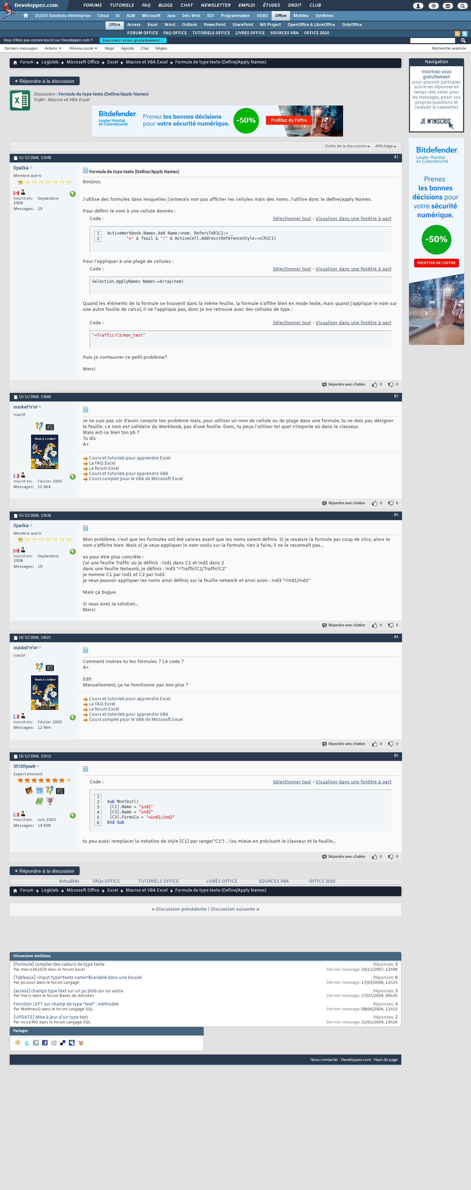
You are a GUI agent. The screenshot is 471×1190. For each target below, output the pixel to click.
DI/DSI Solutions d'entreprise (63, 15)
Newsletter (215, 5)
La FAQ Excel (102, 463)
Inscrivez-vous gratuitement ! (133, 40)
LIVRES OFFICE (250, 33)
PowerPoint (215, 24)
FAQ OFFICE (175, 33)
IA (118, 15)
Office (281, 15)
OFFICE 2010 (316, 33)
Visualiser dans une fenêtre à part (353, 219)
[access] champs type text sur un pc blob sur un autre (68, 991)
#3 (396, 515)
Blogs (165, 5)
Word (169, 24)
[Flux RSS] (457, 34)
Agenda (127, 48)
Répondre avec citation (347, 385)
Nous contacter (324, 1060)
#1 (396, 157)
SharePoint (242, 24)
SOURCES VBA (284, 33)
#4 (396, 637)
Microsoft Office (83, 62)
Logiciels (50, 62)
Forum (26, 62)
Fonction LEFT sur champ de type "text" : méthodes (66, 1004)
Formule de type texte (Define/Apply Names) (104, 94)
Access (134, 24)
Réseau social (81, 48)
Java (171, 15)
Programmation (235, 15)
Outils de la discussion (346, 146)
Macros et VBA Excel (147, 62)
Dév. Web (191, 15)
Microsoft (151, 15)
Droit (294, 5)
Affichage (384, 146)
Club (315, 5)
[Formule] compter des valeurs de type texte (58, 965)
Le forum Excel (104, 469)
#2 (396, 396)
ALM (131, 15)
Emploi (246, 5)
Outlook (189, 24)
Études (271, 5)
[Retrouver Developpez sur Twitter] (465, 34)
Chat (186, 5)
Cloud (103, 15)
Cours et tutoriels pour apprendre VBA (128, 474)
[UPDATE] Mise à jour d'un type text (50, 1017)
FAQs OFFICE (106, 881)
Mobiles (301, 15)
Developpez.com (356, 1060)
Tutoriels (121, 5)
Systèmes (324, 15)
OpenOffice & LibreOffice (311, 24)
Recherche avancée (449, 48)
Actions (51, 48)
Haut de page (386, 1060)
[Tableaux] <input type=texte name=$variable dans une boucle (77, 978)
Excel (153, 24)
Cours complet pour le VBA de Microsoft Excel (136, 479)
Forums (92, 5)
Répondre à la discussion (44, 81)
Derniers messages (21, 48)
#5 (396, 756)
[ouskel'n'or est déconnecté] (44, 453)
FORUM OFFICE (142, 33)
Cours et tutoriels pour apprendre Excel (129, 458)
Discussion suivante (233, 909)
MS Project (270, 24)
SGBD (262, 15)
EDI (210, 15)
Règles (161, 48)
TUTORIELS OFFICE (211, 33)
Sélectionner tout (292, 219)
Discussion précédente (181, 909)
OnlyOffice (352, 24)
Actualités (69, 881)
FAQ (146, 5)
